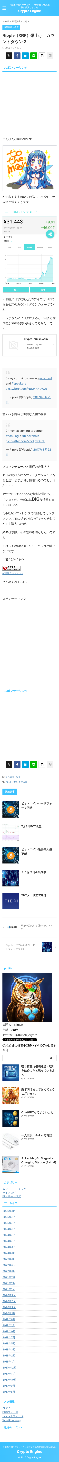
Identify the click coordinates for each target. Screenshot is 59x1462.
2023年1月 (8, 1259)
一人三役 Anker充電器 (36, 1135)
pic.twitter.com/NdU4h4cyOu (26, 388)
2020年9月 (9, 1295)
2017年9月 (8, 1385)
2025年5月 (9, 1223)
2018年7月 (8, 1337)
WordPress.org (11, 1420)
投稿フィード (10, 1412)
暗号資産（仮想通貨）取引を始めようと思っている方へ (38, 1070)
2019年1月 (8, 1325)
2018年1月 (8, 1361)
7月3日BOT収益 (31, 826)
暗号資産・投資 (13, 777)
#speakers (19, 383)
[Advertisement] (29, 102)
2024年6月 (9, 1235)
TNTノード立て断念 (34, 895)
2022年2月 (9, 1265)
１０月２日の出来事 (33, 872)
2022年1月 (8, 1271)
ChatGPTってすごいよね (37, 1112)
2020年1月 (8, 1313)
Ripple (9, 782)
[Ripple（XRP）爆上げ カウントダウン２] (25, 55)
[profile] (27, 1020)
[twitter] (9, 55)
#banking (12, 436)
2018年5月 (8, 1343)
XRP (15, 782)
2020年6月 (9, 1301)
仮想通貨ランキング (12, 573)
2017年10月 (9, 1379)
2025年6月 (9, 1217)
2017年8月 (8, 1391)
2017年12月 (9, 1367)
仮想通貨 (23, 782)
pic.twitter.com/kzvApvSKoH (25, 441)
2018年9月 (8, 1331)
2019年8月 (8, 1319)
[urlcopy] (50, 55)
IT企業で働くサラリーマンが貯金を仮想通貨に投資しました (29, 1447)
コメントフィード (12, 1416)
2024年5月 (9, 1241)
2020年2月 (9, 1307)
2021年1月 (8, 1289)
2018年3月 (8, 1349)
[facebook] (17, 55)
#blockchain (30, 436)
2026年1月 (8, 1210)
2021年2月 (8, 1283)
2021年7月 (8, 1277)
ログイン (7, 1408)
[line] (33, 55)
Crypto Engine (29, 11)
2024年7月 (9, 1229)
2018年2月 (8, 1355)
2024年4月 (9, 1247)
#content (45, 378)
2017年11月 (9, 1373)
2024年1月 (8, 1253)
